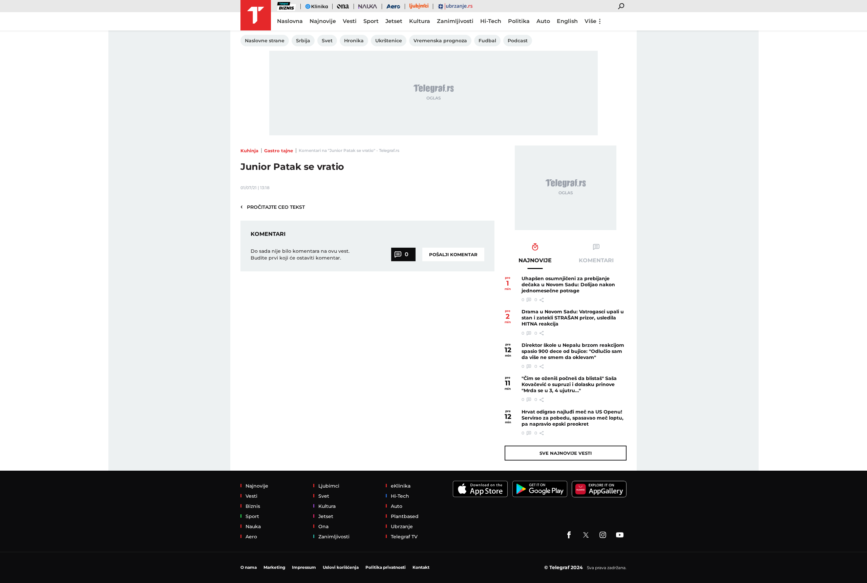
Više (590, 21)
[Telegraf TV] (620, 535)
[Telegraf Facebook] (569, 535)
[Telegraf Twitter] (586, 535)
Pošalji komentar (453, 254)
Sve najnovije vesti (566, 453)
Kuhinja (249, 150)
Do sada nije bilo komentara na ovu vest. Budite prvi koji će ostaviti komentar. (300, 254)
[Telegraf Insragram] (603, 535)
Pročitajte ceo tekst (272, 206)
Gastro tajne (278, 150)
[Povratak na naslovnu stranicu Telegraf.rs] (255, 15)
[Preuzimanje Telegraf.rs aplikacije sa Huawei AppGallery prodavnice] (599, 489)
